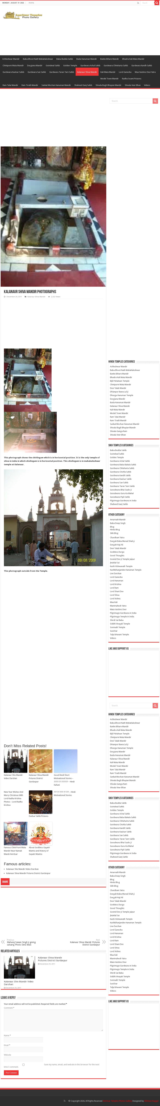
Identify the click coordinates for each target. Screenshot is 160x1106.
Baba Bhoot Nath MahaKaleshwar (38, 59)
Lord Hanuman (116, 580)
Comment (9, 1008)
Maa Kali (114, 602)
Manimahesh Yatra (118, 606)
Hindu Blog (115, 529)
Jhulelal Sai (115, 563)
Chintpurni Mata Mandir (13, 65)
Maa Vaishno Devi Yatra (145, 72)
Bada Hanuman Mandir (86, 59)
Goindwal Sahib (53, 65)
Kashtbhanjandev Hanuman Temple (125, 570)
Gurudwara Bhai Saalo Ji (121, 490)
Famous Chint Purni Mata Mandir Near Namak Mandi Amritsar (15, 850)
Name (7, 1035)
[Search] (157, 2)
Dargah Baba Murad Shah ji (122, 541)
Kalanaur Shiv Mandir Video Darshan (13, 776)
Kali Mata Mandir (107, 72)
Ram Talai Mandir (10, 85)
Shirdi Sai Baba (116, 620)
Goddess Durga (117, 552)
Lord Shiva (114, 595)
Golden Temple (70, 65)
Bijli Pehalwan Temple (119, 381)
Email (7, 1045)
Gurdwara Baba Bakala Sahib (123, 464)
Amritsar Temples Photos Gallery (117, 1101)
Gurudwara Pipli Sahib (120, 497)
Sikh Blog (114, 533)
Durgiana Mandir (34, 65)
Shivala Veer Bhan (133, 85)
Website (7, 1055)
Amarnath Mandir (118, 519)
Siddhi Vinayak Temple (120, 624)
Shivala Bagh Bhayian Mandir (108, 85)
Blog (112, 527)
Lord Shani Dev (116, 591)
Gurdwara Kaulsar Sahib (13, 72)
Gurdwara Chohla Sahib (120, 472)
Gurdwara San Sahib (37, 72)
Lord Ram (114, 588)
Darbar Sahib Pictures (38, 816)
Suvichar (114, 631)
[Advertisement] (100, 30)
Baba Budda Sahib (64, 59)
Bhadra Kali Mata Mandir (133, 59)
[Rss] (138, 3)
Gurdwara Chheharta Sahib (116, 65)
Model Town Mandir (109, 78)
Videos (147, 85)
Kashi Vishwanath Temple (121, 566)
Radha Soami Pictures (131, 78)
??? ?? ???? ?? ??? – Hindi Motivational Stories (64, 793)
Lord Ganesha (125, 72)
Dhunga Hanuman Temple (121, 395)
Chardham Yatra (117, 537)
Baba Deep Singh (117, 523)
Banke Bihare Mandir (109, 59)
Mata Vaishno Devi (118, 609)
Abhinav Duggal (151, 1101)
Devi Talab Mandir (118, 388)
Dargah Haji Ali (116, 545)
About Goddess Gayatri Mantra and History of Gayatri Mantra (39, 850)
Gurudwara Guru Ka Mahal (122, 493)
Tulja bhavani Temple (119, 634)
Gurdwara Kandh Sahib (141, 65)
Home (31, 3)
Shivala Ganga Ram (118, 431)
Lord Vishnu (115, 598)
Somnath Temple (117, 627)
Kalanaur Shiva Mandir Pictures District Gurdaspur (39, 778)
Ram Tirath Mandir (30, 85)
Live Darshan (115, 573)
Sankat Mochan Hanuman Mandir (56, 85)
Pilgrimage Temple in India (122, 616)
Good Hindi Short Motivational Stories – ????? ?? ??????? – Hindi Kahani (64, 780)
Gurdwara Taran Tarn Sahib (61, 72)
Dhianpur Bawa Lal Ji (119, 392)
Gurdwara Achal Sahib (90, 65)
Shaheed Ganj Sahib (83, 85)
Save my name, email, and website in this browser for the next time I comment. (51, 1065)
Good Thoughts (117, 555)
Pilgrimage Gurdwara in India (123, 500)
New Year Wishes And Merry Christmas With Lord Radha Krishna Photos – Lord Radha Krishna (13, 798)
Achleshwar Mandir (11, 59)
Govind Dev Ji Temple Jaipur (122, 559)
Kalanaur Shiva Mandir (87, 72)
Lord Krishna (115, 584)
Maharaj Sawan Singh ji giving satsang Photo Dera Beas (21, 942)
